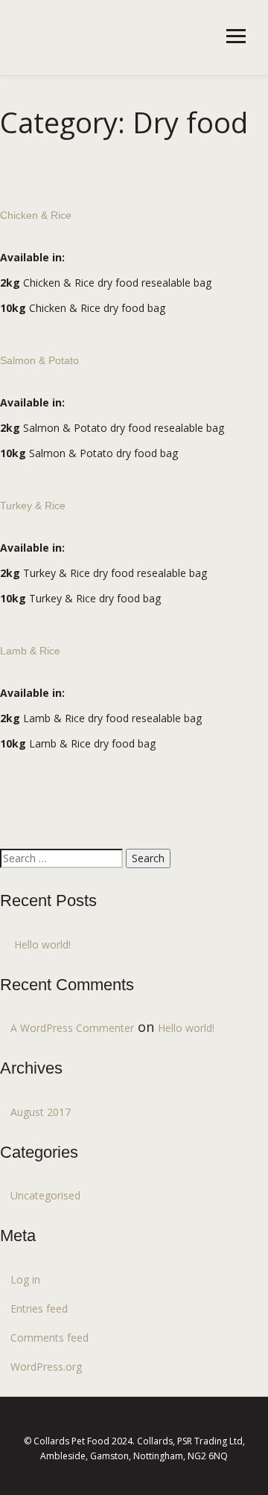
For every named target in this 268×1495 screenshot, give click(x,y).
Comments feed (49, 1337)
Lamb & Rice (30, 651)
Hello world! (42, 944)
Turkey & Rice (33, 505)
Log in (25, 1279)
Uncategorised (45, 1195)
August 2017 (40, 1112)
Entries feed (39, 1308)
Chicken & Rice (35, 215)
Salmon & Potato (39, 360)
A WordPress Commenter (72, 1028)
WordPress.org (46, 1366)
